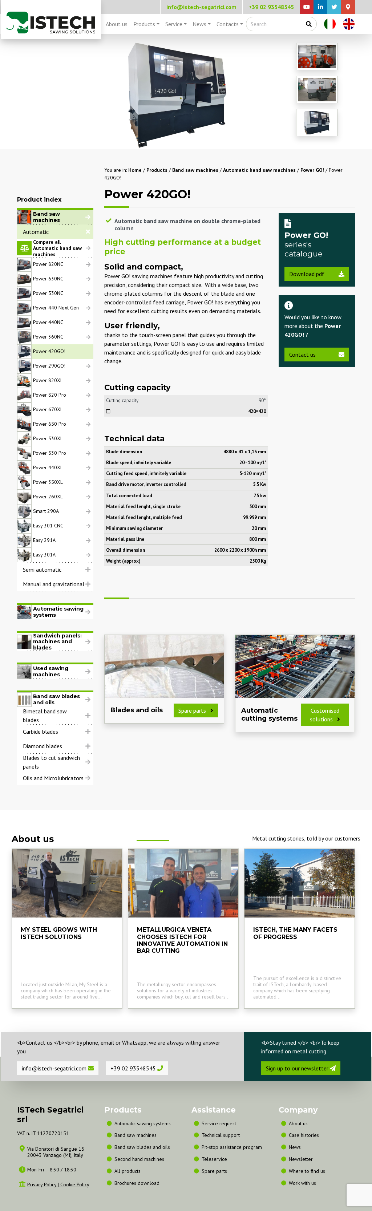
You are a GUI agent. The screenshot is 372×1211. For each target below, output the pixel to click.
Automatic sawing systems (142, 1123)
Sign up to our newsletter (298, 1068)
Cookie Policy (74, 1184)
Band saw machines (195, 170)
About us (117, 24)
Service (173, 24)
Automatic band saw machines (259, 170)
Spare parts (214, 1171)
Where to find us (307, 1171)
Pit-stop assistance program (232, 1147)
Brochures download (136, 1183)
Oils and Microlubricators (53, 778)
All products (127, 1171)
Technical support (221, 1135)
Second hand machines (139, 1159)
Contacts (228, 24)
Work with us (302, 1183)
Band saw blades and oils (142, 1147)
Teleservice (214, 1159)
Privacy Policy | (43, 1184)
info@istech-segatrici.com (201, 7)
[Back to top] (345, 1185)
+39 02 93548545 (271, 7)
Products (144, 24)
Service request (219, 1123)
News (199, 24)
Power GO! (312, 170)
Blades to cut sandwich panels (51, 762)
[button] (55, 231)
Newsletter (301, 1159)
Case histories (304, 1135)
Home (135, 170)
